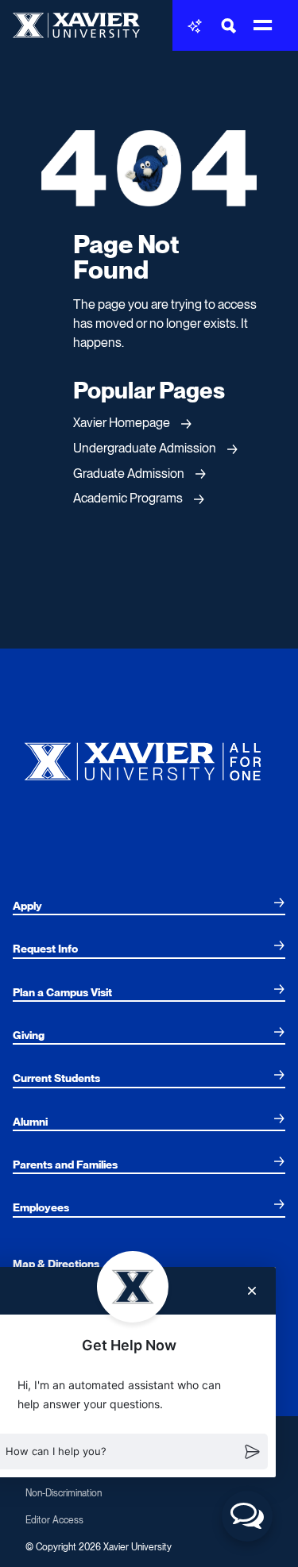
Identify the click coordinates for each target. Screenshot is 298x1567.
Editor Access (54, 1520)
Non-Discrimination (63, 1493)
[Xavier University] (149, 757)
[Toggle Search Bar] (228, 25)
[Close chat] (252, 1291)
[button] (247, 1516)
